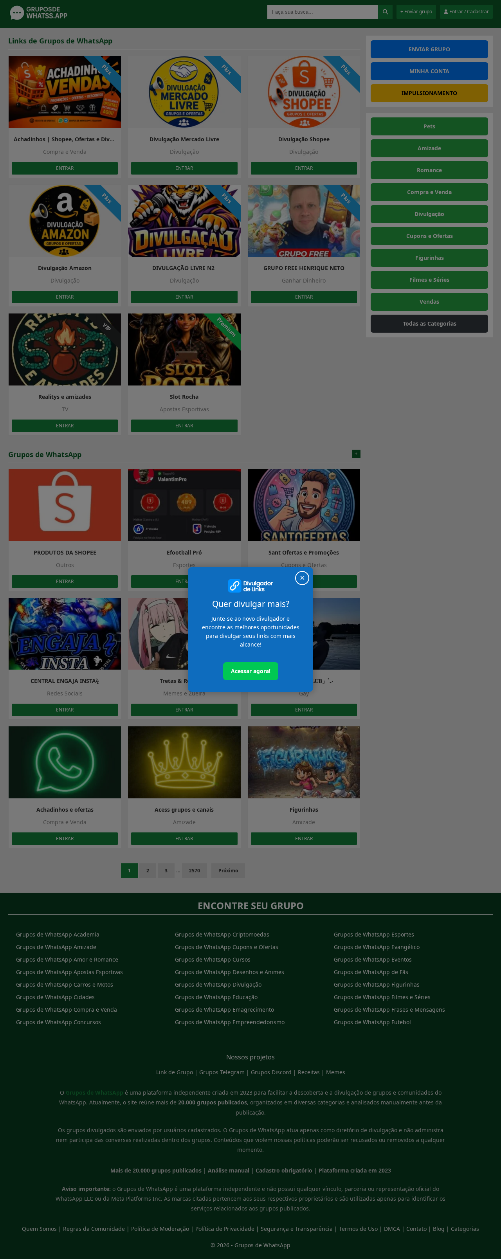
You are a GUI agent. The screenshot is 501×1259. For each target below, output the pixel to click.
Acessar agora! (250, 671)
